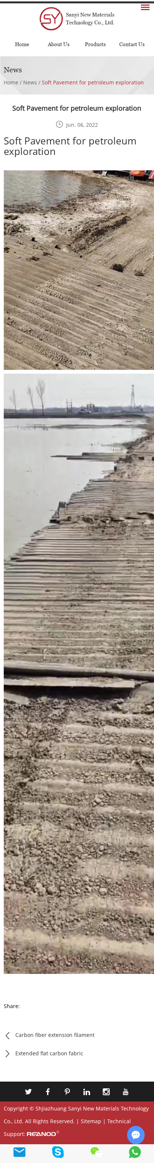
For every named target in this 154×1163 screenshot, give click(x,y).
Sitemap (91, 1121)
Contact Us (132, 44)
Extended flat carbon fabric (49, 1053)
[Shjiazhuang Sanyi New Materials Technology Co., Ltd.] (77, 17)
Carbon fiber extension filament (55, 1034)
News (30, 82)
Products (95, 44)
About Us (59, 44)
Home (22, 44)
